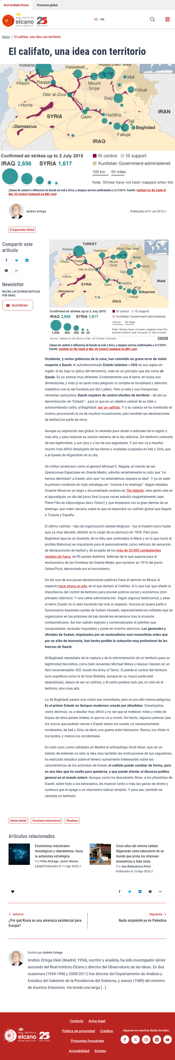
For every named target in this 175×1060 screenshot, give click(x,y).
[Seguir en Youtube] (167, 1040)
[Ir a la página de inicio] (28, 18)
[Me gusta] (13, 891)
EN (102, 19)
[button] (152, 19)
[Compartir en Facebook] (6, 260)
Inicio (6, 37)
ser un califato (109, 407)
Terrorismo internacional (46, 820)
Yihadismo (72, 820)
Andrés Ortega (36, 211)
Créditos (106, 1031)
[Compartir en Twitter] (16, 260)
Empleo (100, 1051)
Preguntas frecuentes (87, 1041)
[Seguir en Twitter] (135, 1040)
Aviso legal (97, 1021)
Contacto (76, 1021)
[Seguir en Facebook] (125, 1040)
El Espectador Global (22, 229)
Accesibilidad (79, 1051)
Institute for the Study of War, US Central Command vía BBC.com (97, 349)
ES (96, 19)
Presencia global (47, 5)
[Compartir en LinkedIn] (27, 260)
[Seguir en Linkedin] (157, 1040)
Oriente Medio (18, 820)
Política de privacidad (78, 1031)
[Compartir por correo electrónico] (6, 270)
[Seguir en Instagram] (146, 1040)
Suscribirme (20, 305)
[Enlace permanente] (16, 270)
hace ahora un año (72, 586)
